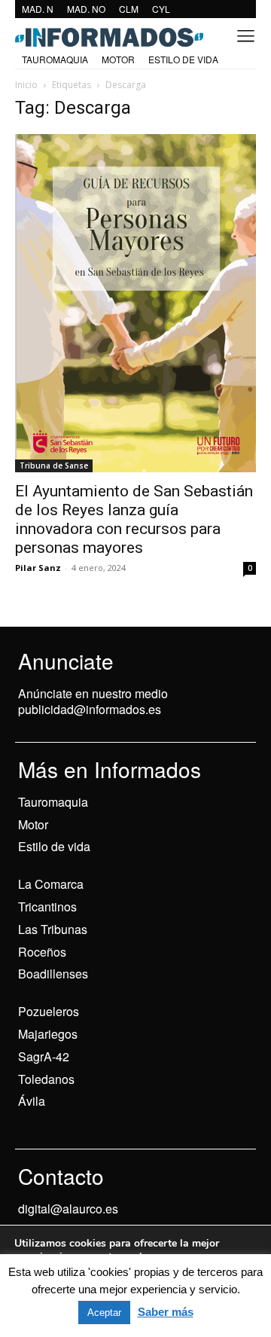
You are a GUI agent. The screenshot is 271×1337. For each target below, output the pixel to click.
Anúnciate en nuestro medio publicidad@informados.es (93, 701)
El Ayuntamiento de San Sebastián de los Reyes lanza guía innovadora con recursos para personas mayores (134, 519)
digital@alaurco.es (68, 1208)
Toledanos (46, 1079)
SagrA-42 (43, 1056)
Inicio (26, 84)
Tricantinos (47, 906)
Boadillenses (53, 973)
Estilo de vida (54, 846)
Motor (33, 824)
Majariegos (48, 1033)
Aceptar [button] (104, 1312)
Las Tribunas (52, 929)
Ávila (31, 1101)
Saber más (165, 1311)
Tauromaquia (53, 801)
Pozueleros (48, 1011)
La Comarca (51, 884)
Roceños (42, 951)
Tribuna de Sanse (54, 465)
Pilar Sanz (38, 567)
